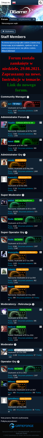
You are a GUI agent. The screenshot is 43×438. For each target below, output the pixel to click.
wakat (11, 200)
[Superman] (4, 311)
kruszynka (13, 252)
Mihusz (11, 381)
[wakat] (4, 202)
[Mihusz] (4, 383)
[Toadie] (4, 124)
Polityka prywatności (9, 421)
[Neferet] (4, 329)
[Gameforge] (21, 424)
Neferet (11, 327)
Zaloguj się (5, 2)
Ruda (10, 219)
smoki (11, 160)
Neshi (11, 286)
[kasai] (4, 142)
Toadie (11, 123)
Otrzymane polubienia (25, 111)
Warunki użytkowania (20, 418)
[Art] (4, 104)
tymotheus (13, 398)
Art (9, 104)
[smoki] (4, 162)
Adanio (11, 269)
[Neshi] (4, 288)
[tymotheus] (4, 400)
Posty (10, 111)
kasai (10, 141)
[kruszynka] (4, 254)
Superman (13, 310)
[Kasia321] (4, 179)
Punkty (10, 113)
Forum (4, 19)
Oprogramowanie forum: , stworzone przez (21, 432)
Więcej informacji (8, 51)
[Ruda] (4, 219)
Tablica (13, 19)
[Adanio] (4, 271)
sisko (10, 350)
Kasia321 (12, 177)
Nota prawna (6, 418)
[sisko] (4, 352)
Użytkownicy (25, 19)
